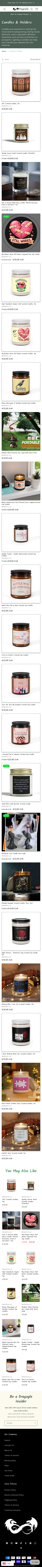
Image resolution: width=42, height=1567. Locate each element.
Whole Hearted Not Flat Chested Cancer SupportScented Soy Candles (21, 503)
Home (4, 51)
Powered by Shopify (29, 1566)
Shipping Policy (10, 1500)
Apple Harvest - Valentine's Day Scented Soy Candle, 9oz (20, 954)
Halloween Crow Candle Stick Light (14, 854)
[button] (4, 9)
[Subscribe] (34, 1423)
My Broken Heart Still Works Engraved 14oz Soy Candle (20, 254)
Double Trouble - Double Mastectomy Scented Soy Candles (19, 555)
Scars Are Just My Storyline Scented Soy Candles (19, 705)
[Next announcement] (37, 3)
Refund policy (10, 1460)
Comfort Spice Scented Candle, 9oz (14, 1153)
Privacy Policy (10, 1490)
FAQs (6, 1465)
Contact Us (9, 1445)
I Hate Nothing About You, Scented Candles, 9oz (18, 1054)
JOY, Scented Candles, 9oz (11, 104)
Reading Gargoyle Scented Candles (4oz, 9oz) (17, 903)
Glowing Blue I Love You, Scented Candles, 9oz (18, 1004)
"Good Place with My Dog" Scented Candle (16, 804)
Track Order (9, 1476)
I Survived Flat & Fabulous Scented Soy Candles (18, 754)
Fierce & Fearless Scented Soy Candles (15, 655)
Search (7, 1440)
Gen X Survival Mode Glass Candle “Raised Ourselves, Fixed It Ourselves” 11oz (20, 204)
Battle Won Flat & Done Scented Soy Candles (17, 606)
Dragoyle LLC (16, 1566)
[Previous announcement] (4, 3)
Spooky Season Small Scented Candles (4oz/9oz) (18, 153)
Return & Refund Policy (14, 1495)
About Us (8, 1450)
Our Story (8, 1471)
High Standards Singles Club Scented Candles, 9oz (19, 304)
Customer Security (12, 1510)
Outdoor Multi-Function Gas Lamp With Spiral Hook (19, 453)
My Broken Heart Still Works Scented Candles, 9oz (19, 354)
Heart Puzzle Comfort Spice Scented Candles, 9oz (19, 1104)
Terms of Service (11, 1455)
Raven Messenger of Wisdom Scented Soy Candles (19, 403)
